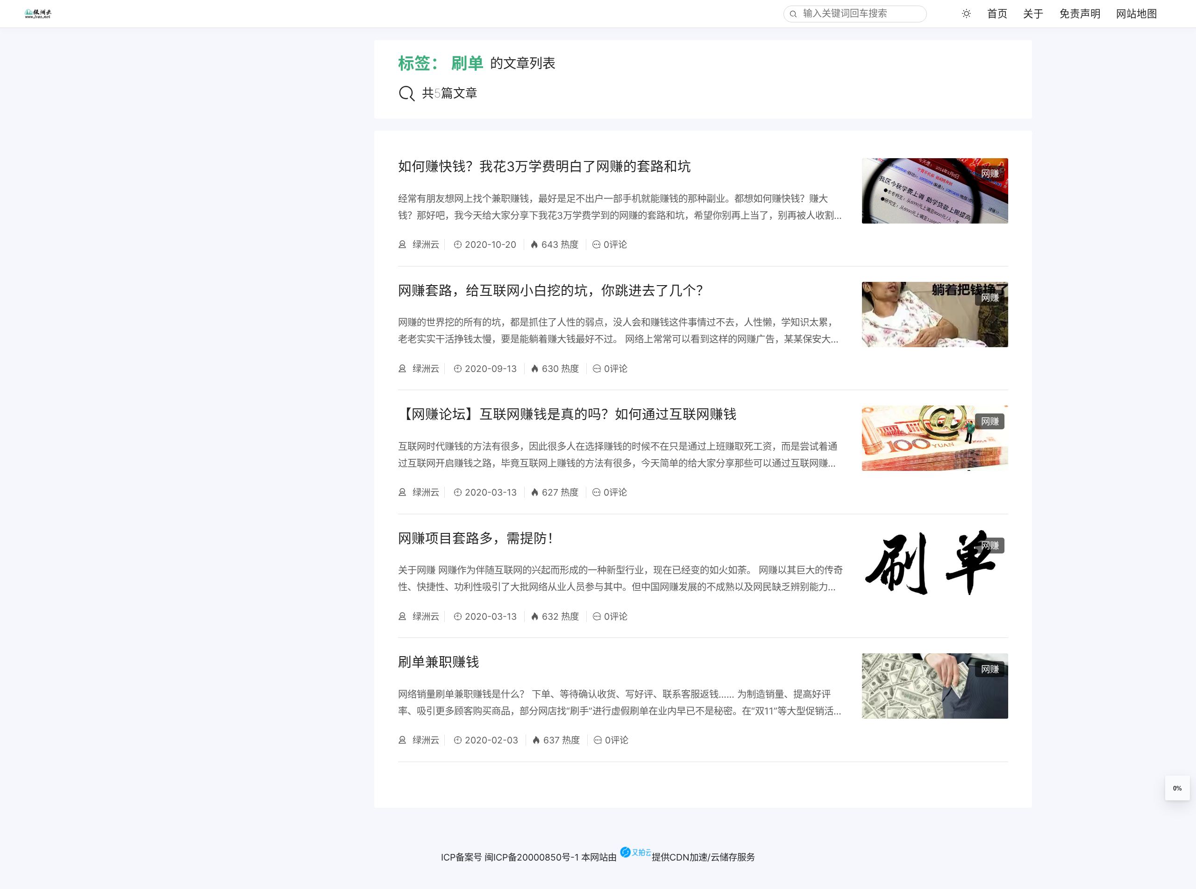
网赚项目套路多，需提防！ (479, 538)
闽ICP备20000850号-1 (531, 857)
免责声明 (1080, 13)
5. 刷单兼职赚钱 (56, 182)
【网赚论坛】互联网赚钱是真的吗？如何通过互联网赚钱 (567, 414)
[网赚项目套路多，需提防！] (935, 576)
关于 (1033, 13)
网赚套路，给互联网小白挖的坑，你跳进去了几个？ (554, 290)
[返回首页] (44, 13)
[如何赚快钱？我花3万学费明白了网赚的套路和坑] (935, 204)
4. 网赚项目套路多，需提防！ (87, 162)
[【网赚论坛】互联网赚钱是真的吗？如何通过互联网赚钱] (935, 452)
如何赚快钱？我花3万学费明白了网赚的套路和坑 (544, 166)
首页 (997, 13)
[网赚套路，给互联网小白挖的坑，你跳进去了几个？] (935, 328)
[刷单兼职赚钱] (935, 699)
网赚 (990, 173)
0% (1177, 788)
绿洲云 (424, 244)
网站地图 (1136, 13)
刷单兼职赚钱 (438, 662)
